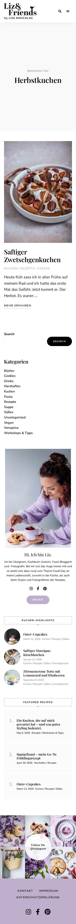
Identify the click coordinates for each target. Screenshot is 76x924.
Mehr (38, 600)
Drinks (9, 381)
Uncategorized (15, 417)
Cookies (10, 376)
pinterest (45, 588)
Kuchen (10, 268)
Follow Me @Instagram (38, 847)
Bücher (9, 371)
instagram (31, 588)
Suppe (8, 407)
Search (9, 334)
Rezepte (27, 268)
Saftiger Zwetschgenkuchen (32, 255)
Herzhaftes (12, 386)
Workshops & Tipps (18, 433)
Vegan (9, 422)
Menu (68, 11)
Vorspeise (11, 428)
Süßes (43, 268)
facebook (38, 588)
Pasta (8, 396)
